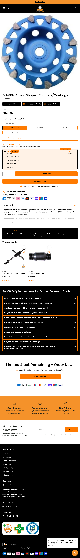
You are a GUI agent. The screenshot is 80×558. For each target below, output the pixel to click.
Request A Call (40, 181)
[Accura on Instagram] (7, 516)
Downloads (6, 464)
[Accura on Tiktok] (10, 516)
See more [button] (10, 167)
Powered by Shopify (27, 548)
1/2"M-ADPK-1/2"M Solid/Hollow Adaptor (37, 274)
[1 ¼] (14, 257)
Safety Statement (9, 461)
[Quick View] (24, 252)
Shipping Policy (8, 475)
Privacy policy (7, 468)
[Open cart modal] (76, 8)
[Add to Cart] (24, 247)
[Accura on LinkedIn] (17, 516)
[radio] (40, 159)
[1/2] (40, 257)
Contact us (6, 457)
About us (5, 453)
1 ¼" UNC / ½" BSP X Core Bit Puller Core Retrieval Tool (14, 274)
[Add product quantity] (12, 174)
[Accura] (40, 8)
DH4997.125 (15, 128)
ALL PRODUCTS (40, 2)
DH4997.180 (65, 128)
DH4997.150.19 (40, 128)
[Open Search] (8, 8)
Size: (8, 124)
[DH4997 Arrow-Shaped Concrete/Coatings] (40, 51)
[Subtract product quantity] (4, 174)
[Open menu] (3, 8)
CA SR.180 (14, 132)
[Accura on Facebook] (3, 516)
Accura (7, 98)
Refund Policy (7, 471)
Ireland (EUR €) (11, 544)
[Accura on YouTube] (13, 516)
